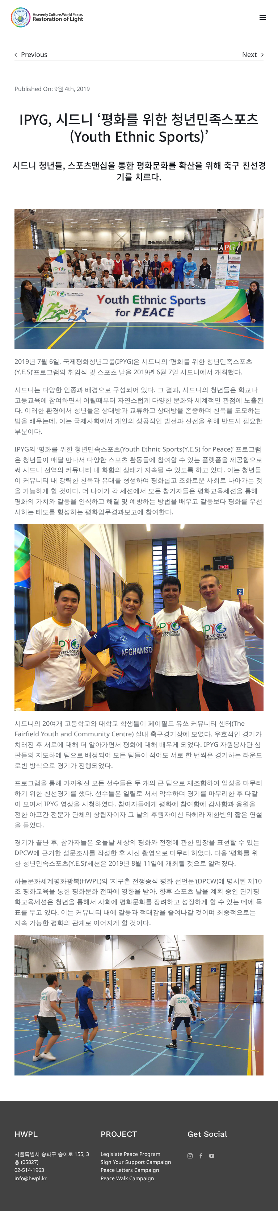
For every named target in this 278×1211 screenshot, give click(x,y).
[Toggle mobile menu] (263, 17)
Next (249, 54)
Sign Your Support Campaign (136, 1161)
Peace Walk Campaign (127, 1178)
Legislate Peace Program (130, 1153)
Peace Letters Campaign (130, 1169)
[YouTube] (211, 1155)
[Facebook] (200, 1155)
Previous (34, 54)
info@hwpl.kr (30, 1178)
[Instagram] (190, 1155)
